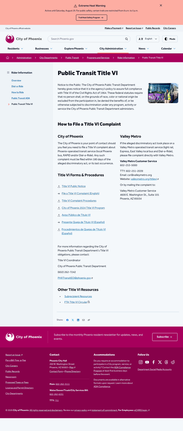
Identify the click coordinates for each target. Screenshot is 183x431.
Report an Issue (13, 355)
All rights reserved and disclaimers (46, 410)
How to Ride (18, 92)
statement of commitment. (105, 410)
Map (71, 367)
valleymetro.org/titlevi (144, 179)
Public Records (12, 371)
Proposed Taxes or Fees (17, 382)
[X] (73, 320)
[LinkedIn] (78, 320)
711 (57, 400)
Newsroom (10, 377)
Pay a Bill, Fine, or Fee (15, 360)
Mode (172, 39)
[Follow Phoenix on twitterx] (160, 362)
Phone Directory (73, 371)
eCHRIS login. (141, 410)
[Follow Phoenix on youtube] (147, 362)
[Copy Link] (89, 320)
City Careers (11, 366)
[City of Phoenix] (23, 39)
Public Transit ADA (21, 98)
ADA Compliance (102, 386)
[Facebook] (67, 320)
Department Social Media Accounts (155, 369)
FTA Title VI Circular (75, 302)
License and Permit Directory (19, 388)
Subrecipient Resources (78, 296)
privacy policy (80, 410)
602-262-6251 (57, 394)
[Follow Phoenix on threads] (166, 362)
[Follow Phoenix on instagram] (141, 362)
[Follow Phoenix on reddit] (173, 362)
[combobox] (89, 39)
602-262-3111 (63, 384)
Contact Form (56, 371)
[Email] (83, 320)
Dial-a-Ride (17, 86)
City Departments (14, 393)
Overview (16, 80)
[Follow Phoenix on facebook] (153, 362)
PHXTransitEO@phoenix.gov (74, 278)
